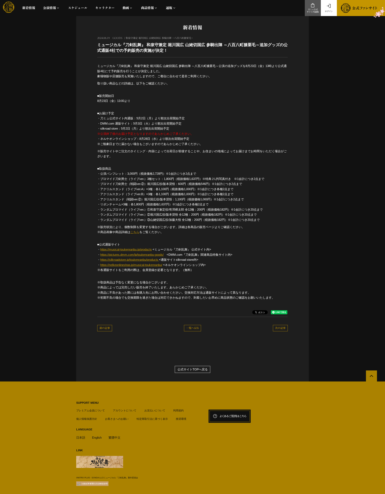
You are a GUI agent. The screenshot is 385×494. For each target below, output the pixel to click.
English (97, 437)
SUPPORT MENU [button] (87, 402)
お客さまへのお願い (117, 418)
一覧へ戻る (192, 328)
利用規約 (178, 410)
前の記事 (104, 328)
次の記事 (280, 328)
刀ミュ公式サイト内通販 (313, 10)
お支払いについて (154, 410)
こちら (134, 232)
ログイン (329, 11)
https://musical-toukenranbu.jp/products (126, 249)
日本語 (80, 437)
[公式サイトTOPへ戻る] (371, 375)
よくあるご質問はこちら (233, 416)
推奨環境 (181, 418)
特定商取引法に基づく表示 (152, 418)
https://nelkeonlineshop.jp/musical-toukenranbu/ (131, 265)
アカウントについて (124, 410)
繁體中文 (114, 437)
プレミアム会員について (90, 410)
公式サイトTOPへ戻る (192, 369)
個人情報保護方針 (86, 418)
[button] (51, 8)
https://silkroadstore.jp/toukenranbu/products (129, 259)
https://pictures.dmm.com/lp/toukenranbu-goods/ (132, 254)
